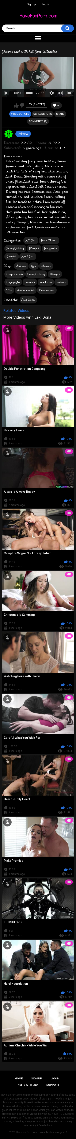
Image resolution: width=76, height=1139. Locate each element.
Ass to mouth (26, 290)
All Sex (31, 240)
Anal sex (46, 282)
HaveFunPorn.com (26, 1132)
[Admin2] (9, 134)
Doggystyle (50, 248)
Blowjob (34, 248)
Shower (46, 266)
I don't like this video (22, 105)
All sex (21, 266)
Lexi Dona (28, 300)
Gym (34, 266)
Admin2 (23, 133)
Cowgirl (12, 256)
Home (19, 1078)
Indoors (61, 282)
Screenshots (42, 113)
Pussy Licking (15, 248)
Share (60, 113)
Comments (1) (38, 121)
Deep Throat (49, 240)
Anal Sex (28, 256)
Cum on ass (46, 290)
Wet (9, 290)
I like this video (16, 105)
